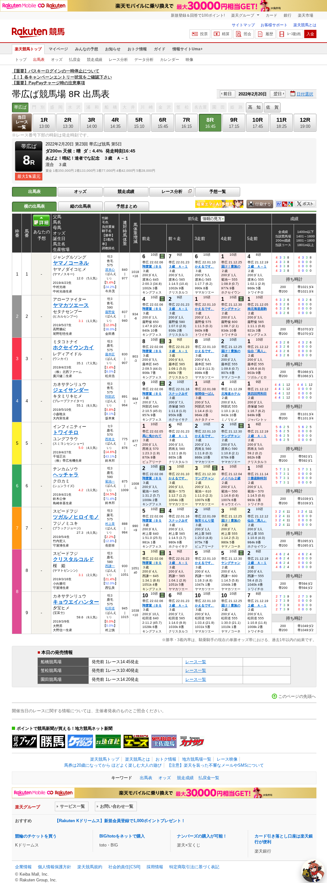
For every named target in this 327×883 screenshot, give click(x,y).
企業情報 (23, 866)
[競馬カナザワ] (192, 741)
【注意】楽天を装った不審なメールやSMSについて (215, 765)
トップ (21, 59)
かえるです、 (204, 266)
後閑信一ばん (204, 393)
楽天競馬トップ (28, 49)
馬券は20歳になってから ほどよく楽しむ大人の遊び (113, 765)
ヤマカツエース (71, 305)
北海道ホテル (230, 393)
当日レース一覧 (22, 122)
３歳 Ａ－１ (178, 266)
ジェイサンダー (71, 390)
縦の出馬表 (80, 206)
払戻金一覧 (208, 777)
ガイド (159, 49)
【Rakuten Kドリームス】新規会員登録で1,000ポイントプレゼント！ (120, 820)
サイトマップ (243, 25)
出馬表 (39, 59)
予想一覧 (217, 191)
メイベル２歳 (230, 478)
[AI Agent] (312, 870)
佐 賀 (272, 107)
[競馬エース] (136, 741)
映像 (189, 59)
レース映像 (227, 759)
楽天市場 (305, 15)
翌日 (277, 93)
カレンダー (169, 59)
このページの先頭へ (297, 696)
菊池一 (110, 481)
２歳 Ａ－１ (257, 266)
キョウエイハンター (76, 602)
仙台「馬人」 (257, 351)
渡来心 (110, 269)
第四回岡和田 (257, 393)
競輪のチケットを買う (36, 836)
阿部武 (110, 396)
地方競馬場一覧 (196, 759)
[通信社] (108, 741)
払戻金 (74, 59)
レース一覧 (195, 661)
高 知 (254, 107)
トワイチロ (66, 432)
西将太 (110, 439)
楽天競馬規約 (89, 866)
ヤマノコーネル (71, 263)
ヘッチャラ (66, 474)
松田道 (110, 608)
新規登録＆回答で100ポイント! (198, 15)
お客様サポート (274, 25)
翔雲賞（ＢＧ (152, 266)
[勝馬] (52, 741)
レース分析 (118, 59)
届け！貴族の (230, 266)
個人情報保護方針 (54, 866)
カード (271, 15)
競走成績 (94, 59)
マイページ (58, 49)
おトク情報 (137, 49)
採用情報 (155, 866)
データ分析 (144, 59)
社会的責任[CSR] (124, 866)
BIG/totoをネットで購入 (122, 836)
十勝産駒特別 (257, 478)
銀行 (287, 15)
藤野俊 (110, 312)
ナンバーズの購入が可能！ (202, 836)
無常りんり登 (204, 520)
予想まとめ (126, 206)
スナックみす (178, 393)
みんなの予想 (86, 49)
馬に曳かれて (152, 436)
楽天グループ (243, 15)
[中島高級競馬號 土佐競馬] (164, 741)
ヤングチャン (230, 308)
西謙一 (110, 566)
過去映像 (162, 256)
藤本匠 (110, 354)
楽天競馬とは (304, 25)
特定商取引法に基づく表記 (194, 866)
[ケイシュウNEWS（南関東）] (80, 741)
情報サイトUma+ (187, 49)
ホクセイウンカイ (73, 347)
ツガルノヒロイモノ (76, 517)
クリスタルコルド (73, 559)
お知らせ (113, 49)
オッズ (57, 59)
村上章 (110, 523)
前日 (227, 93)
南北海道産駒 (257, 308)
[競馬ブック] (24, 741)
